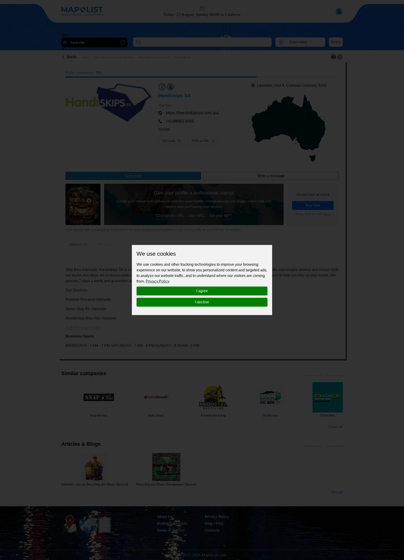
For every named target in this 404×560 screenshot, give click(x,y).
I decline (202, 302)
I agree (202, 291)
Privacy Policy (157, 281)
